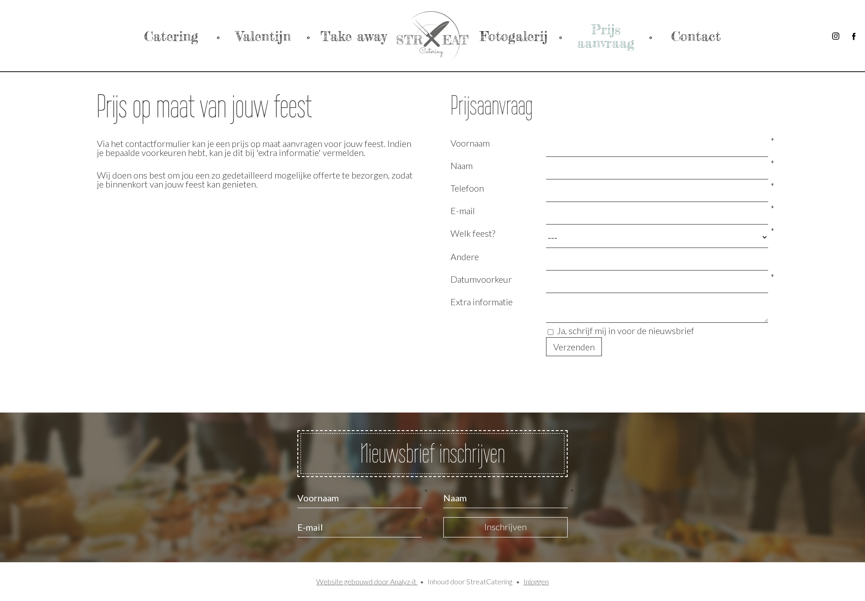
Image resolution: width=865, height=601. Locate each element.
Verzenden (574, 346)
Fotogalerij (514, 36)
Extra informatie (482, 301)
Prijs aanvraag (605, 36)
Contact (696, 36)
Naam (462, 165)
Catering (171, 36)
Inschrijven (505, 526)
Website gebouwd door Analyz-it (367, 581)
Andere (465, 256)
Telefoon (467, 188)
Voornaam (470, 143)
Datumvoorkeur (481, 279)
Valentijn (263, 36)
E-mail (463, 210)
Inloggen (536, 581)
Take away (353, 36)
